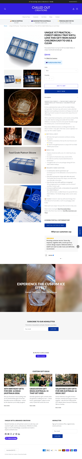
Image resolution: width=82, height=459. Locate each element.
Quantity (47, 75)
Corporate (35, 17)
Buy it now (61, 91)
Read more (7, 405)
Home (5, 26)
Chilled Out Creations (51, 58)
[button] (44, 246)
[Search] (5, 9)
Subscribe (53, 329)
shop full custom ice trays (55, 225)
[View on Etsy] (46, 255)
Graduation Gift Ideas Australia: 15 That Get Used (39, 391)
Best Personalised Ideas (64, 209)
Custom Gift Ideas (41, 371)
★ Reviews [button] (80, 231)
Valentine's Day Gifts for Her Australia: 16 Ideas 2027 (66, 391)
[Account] (73, 9)
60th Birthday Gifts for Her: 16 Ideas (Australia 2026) (14, 391)
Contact (57, 17)
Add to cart (61, 86)
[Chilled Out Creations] (41, 9)
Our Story (43, 17)
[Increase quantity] (52, 78)
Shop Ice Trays (26, 17)
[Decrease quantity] (46, 78)
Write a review (41, 356)
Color (46, 67)
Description (48, 97)
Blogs (50, 17)
